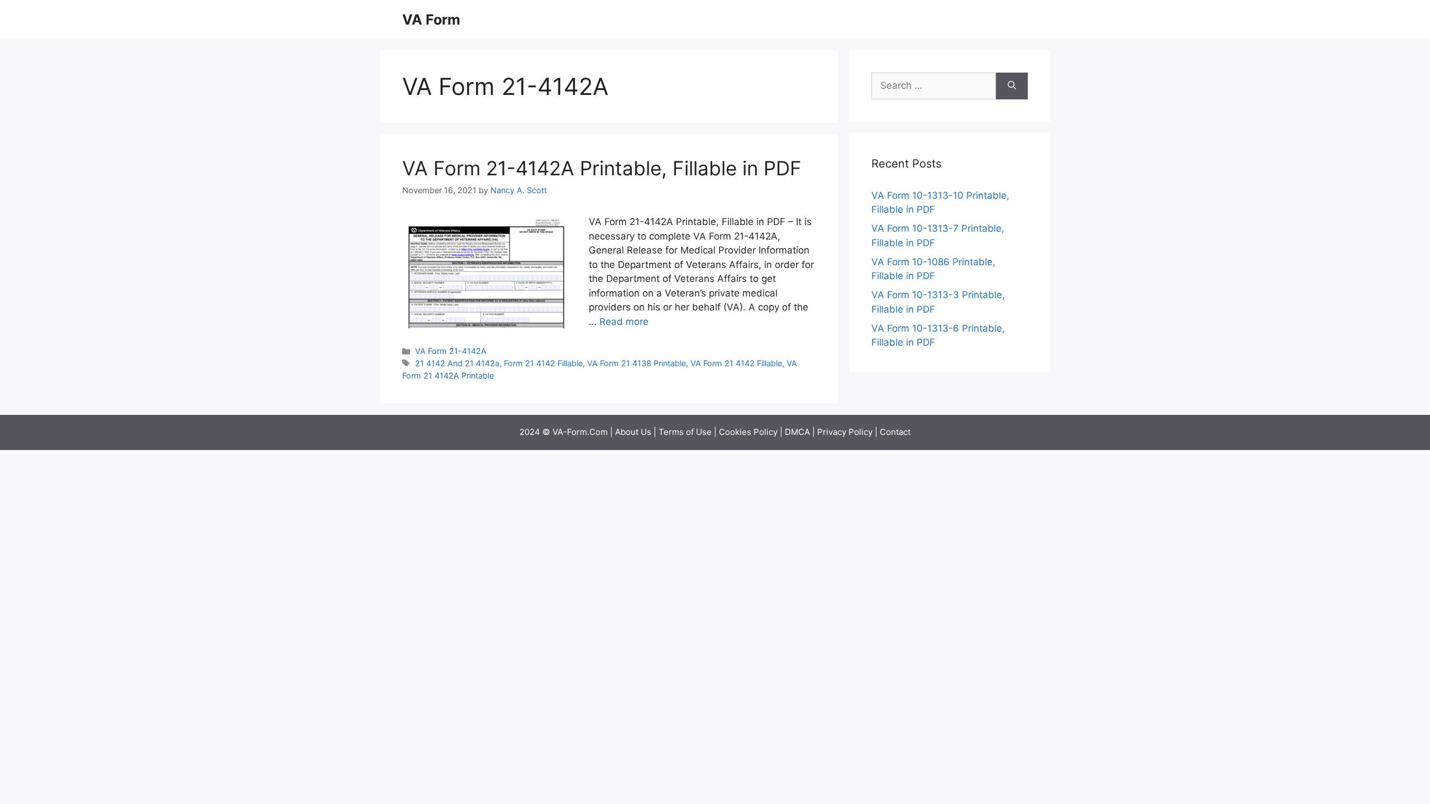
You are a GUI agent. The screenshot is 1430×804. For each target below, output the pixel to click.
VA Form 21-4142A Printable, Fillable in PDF (602, 168)
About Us (633, 432)
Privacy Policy (845, 432)
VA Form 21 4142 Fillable (736, 363)
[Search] (1012, 86)
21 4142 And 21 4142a (457, 363)
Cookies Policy (748, 432)
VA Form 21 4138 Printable (636, 363)
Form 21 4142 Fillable (543, 363)
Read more (624, 321)
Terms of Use (685, 432)
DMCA (797, 432)
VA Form (431, 19)
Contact (895, 432)
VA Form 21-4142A (451, 351)
